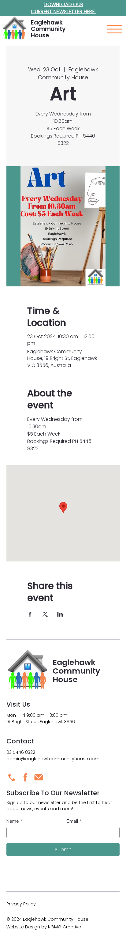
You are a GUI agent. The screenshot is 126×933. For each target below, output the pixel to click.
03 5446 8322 (20, 752)
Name (14, 821)
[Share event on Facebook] (30, 614)
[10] (38, 777)
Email (74, 821)
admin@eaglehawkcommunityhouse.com (52, 759)
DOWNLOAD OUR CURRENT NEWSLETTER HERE (63, 8)
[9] (11, 777)
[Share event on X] (45, 614)
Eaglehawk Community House (48, 29)
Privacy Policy (21, 904)
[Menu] (114, 29)
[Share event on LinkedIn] (60, 614)
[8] (25, 777)
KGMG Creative (64, 927)
